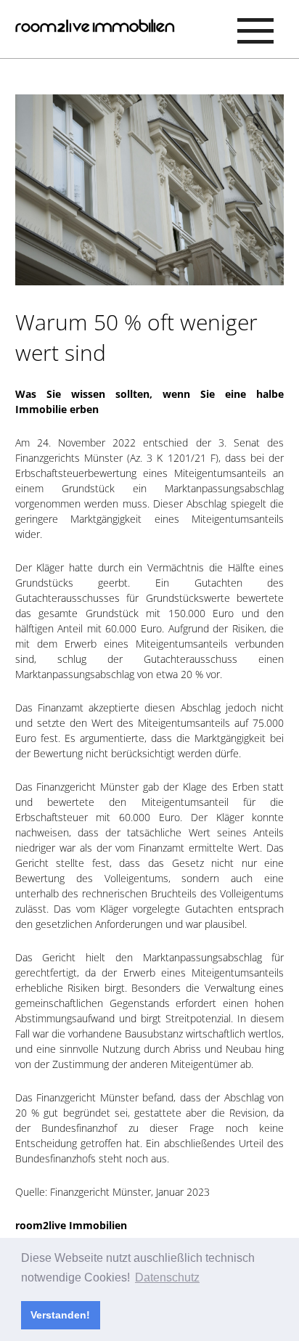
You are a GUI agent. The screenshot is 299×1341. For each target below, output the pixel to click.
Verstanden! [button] (60, 1315)
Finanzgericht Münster (100, 1192)
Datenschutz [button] (167, 1277)
